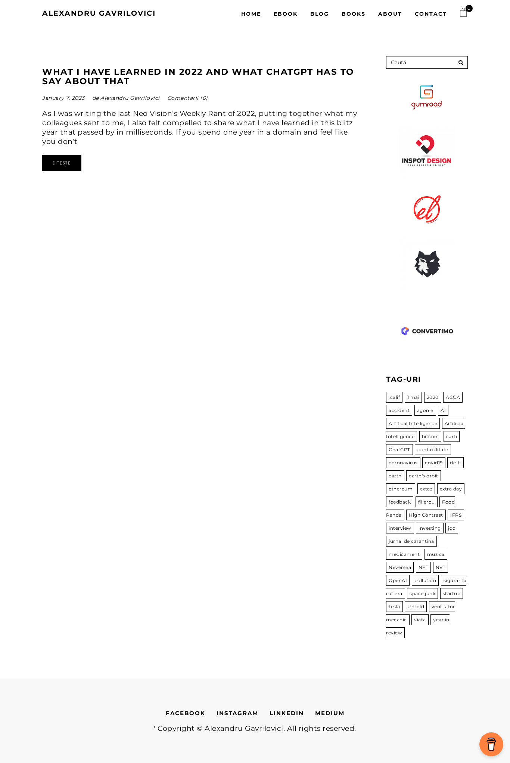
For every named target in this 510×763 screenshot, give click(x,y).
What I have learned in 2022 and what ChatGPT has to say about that (198, 76)
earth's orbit (423, 476)
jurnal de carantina (411, 541)
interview (400, 528)
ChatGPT (399, 449)
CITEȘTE (62, 163)
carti (451, 436)
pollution (425, 580)
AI (443, 410)
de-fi (455, 462)
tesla (394, 606)
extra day (451, 489)
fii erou (426, 502)
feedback (400, 502)
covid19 (434, 462)
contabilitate (432, 449)
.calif (394, 397)
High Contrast (426, 515)
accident (399, 410)
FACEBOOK (185, 713)
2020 (433, 397)
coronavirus (403, 462)
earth (395, 476)
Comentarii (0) (187, 98)
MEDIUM (330, 713)
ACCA (453, 397)
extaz (426, 489)
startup (452, 593)
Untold (415, 606)
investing (430, 528)
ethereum (401, 489)
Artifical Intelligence (413, 423)
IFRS (455, 515)
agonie (425, 410)
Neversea (400, 567)
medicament (404, 554)
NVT (441, 567)
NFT (424, 567)
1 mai (413, 397)
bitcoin (430, 436)
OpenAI (398, 580)
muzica (436, 554)
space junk (422, 593)
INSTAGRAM (237, 713)
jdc (451, 528)
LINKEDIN (287, 713)
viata (420, 619)
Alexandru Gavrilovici (99, 13)
